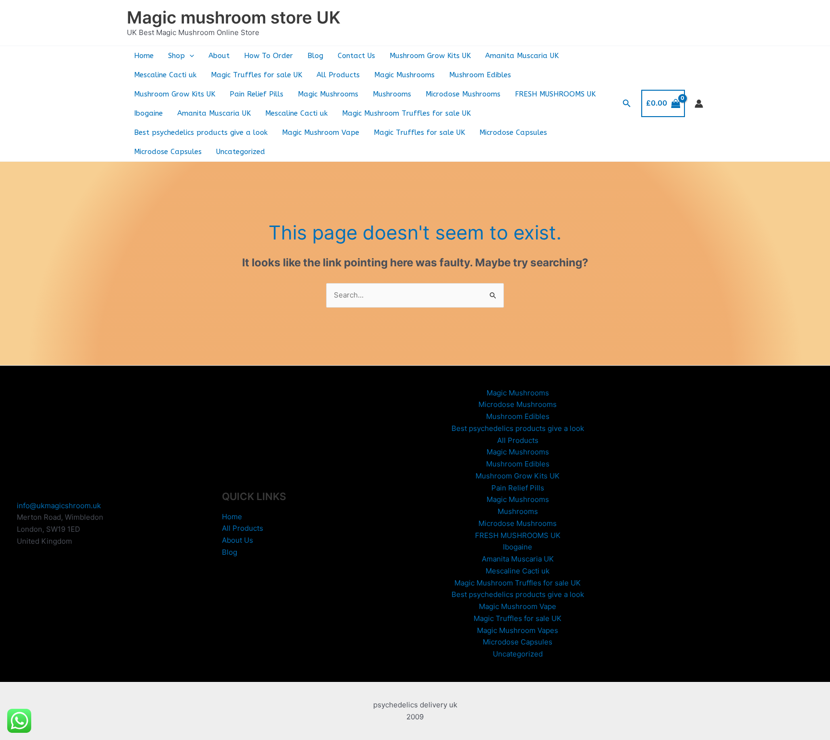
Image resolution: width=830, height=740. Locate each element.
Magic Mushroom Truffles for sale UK (406, 113)
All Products (338, 75)
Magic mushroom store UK (234, 17)
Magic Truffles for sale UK (256, 75)
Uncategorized (240, 151)
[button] (189, 55)
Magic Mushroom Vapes (517, 630)
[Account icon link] (699, 103)
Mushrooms (392, 94)
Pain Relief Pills (256, 94)
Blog (315, 55)
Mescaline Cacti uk (165, 75)
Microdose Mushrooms (463, 94)
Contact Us (356, 55)
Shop (176, 55)
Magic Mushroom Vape (320, 132)
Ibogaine (148, 113)
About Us (237, 540)
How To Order (268, 55)
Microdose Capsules (513, 132)
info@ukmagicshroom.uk (59, 505)
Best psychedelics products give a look (201, 132)
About (219, 55)
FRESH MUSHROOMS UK (555, 94)
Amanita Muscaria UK (522, 55)
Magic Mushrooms (404, 75)
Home (144, 55)
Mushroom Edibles (480, 75)
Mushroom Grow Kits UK (430, 55)
